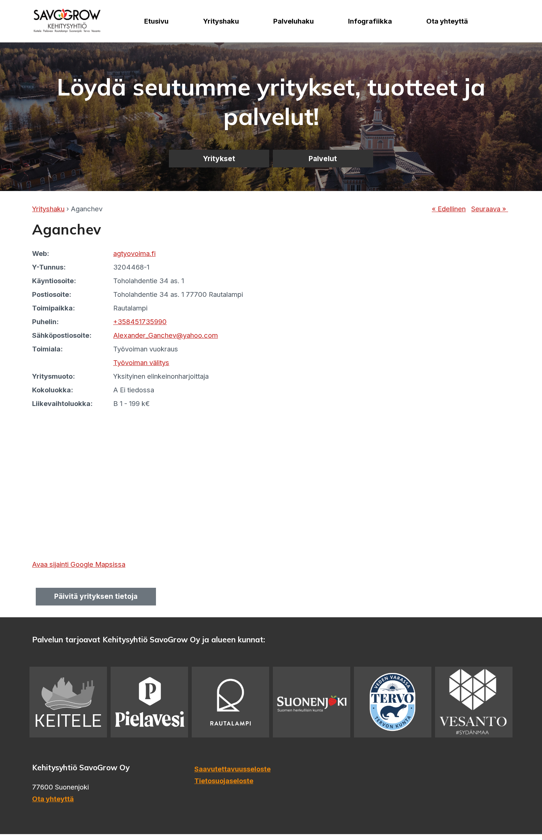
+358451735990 (140, 321)
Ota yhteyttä (447, 21)
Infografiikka (370, 21)
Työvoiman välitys (141, 362)
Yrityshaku (221, 21)
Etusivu (156, 21)
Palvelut (323, 158)
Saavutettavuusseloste (232, 769)
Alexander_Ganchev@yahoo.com (165, 335)
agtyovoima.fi (134, 253)
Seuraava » (489, 209)
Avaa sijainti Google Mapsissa (78, 564)
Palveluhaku (293, 21)
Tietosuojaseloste (223, 781)
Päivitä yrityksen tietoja (96, 596)
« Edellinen (449, 209)
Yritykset (219, 158)
